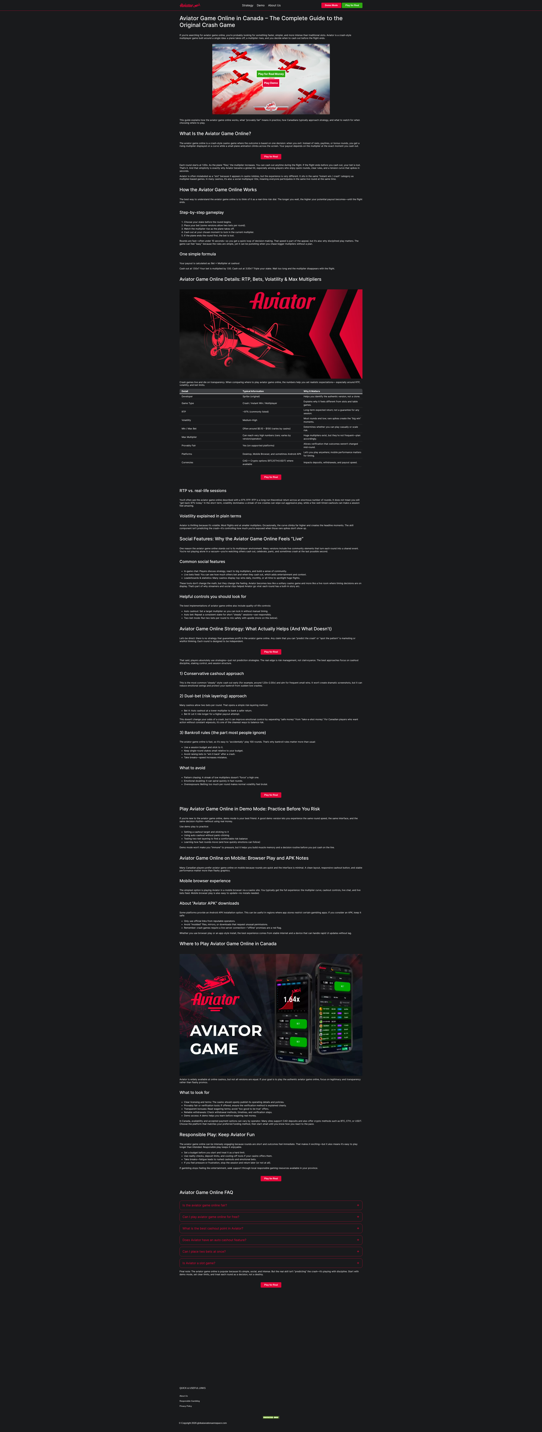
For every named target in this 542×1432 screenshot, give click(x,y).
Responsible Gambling (190, 1401)
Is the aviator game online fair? (205, 1205)
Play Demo (271, 83)
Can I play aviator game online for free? (211, 1217)
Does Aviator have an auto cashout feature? (214, 1240)
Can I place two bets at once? (204, 1251)
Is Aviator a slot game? (199, 1263)
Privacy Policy (186, 1406)
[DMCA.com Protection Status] (271, 1417)
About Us (184, 1396)
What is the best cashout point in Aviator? (213, 1228)
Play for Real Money (271, 74)
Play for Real (352, 5)
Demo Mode (331, 5)
